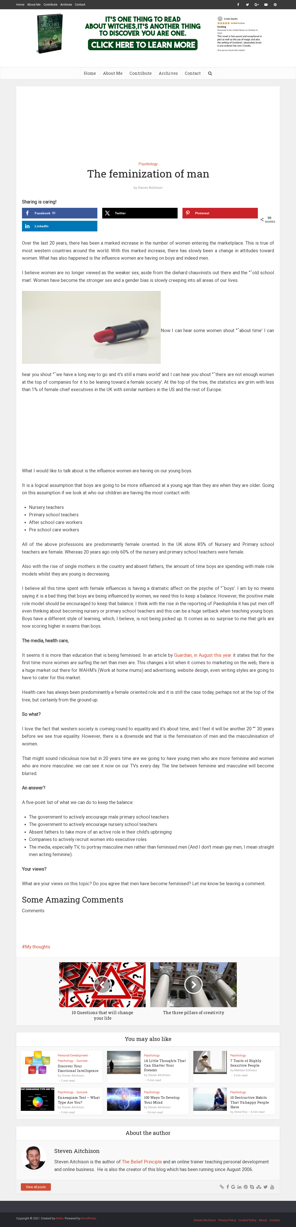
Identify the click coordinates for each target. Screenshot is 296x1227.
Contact (80, 4)
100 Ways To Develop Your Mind (162, 1099)
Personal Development (73, 1055)
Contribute (50, 4)
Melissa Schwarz (245, 1070)
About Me (33, 4)
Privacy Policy (227, 1220)
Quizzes (82, 1060)
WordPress (88, 1218)
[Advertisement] (148, 120)
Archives (66, 4)
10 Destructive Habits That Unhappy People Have (249, 1102)
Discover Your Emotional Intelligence (78, 1068)
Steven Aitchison (150, 188)
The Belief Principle (142, 1162)
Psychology (148, 164)
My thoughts (37, 947)
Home (20, 4)
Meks (59, 1218)
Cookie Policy (247, 1220)
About (263, 1220)
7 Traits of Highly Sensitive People (245, 1063)
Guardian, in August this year (202, 655)
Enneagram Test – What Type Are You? (79, 1099)
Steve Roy (240, 1112)
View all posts (36, 1187)
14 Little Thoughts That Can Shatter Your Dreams (165, 1065)
